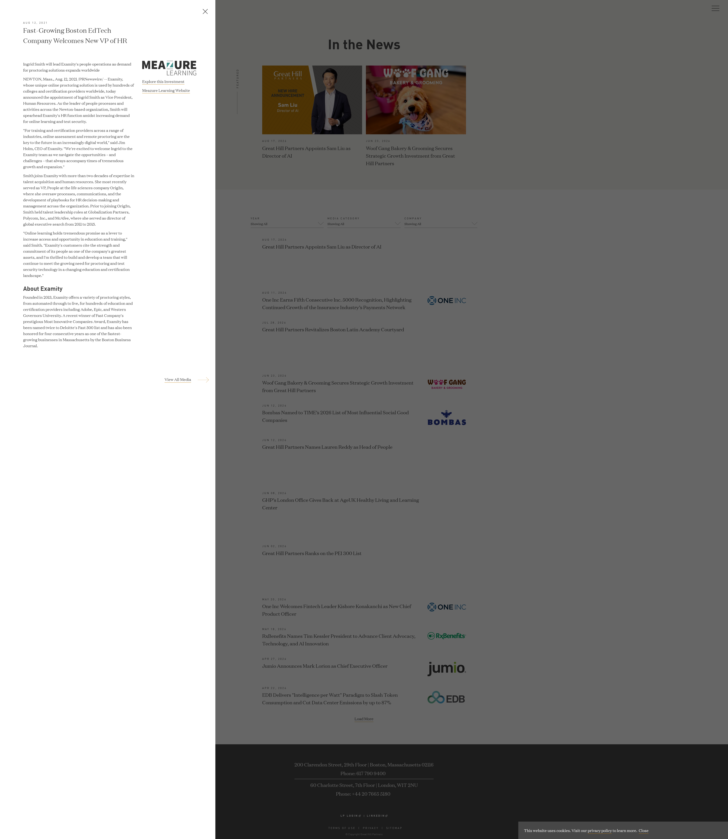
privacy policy (600, 830)
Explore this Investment (163, 81)
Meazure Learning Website (166, 91)
